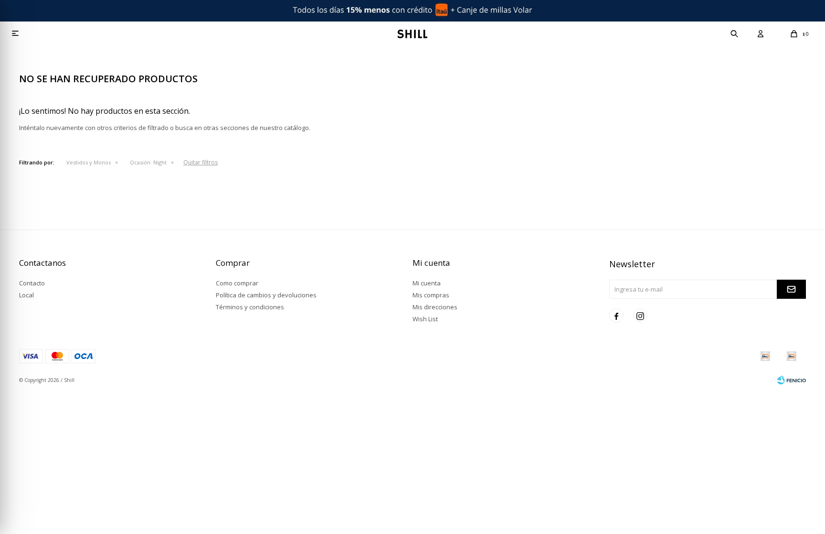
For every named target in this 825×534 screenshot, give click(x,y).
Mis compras (430, 295)
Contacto (32, 283)
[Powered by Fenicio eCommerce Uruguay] (791, 380)
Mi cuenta (426, 283)
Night (148, 162)
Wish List (425, 319)
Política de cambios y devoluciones (266, 295)
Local (26, 295)
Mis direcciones (434, 307)
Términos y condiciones (250, 307)
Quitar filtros (200, 162)
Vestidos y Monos (88, 162)
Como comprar (237, 283)
